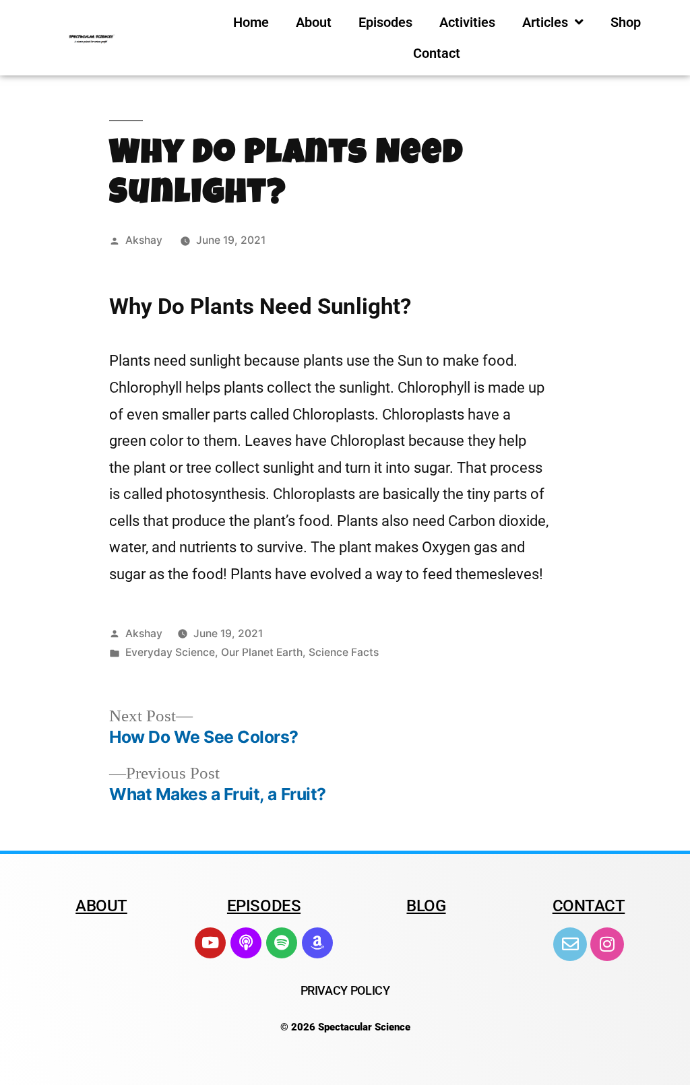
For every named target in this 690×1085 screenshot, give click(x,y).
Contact (436, 53)
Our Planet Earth (262, 652)
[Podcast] (245, 942)
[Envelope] (570, 944)
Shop (625, 22)
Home (251, 22)
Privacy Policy (345, 990)
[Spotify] (281, 942)
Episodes (385, 22)
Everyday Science (170, 652)
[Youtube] (210, 942)
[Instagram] (607, 944)
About (314, 22)
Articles (545, 22)
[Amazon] (317, 942)
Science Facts (344, 652)
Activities (467, 22)
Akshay (143, 240)
